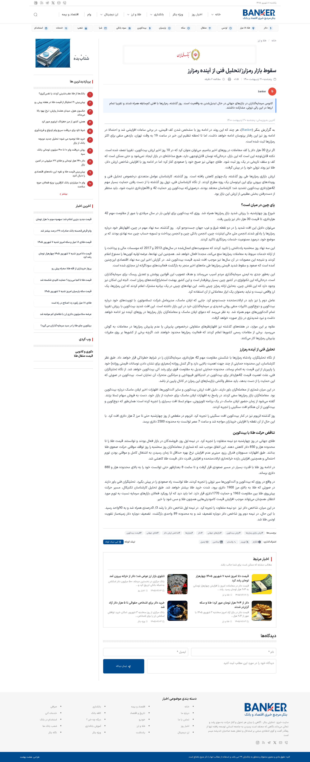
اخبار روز (197, 14)
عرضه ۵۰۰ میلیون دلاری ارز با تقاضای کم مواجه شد (65, 314)
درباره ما (185, 713)
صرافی (53, 707)
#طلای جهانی (152, 533)
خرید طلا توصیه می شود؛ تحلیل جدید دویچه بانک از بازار (61, 141)
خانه (218, 14)
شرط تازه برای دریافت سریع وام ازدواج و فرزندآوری (59, 130)
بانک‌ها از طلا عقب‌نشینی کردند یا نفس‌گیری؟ (62, 94)
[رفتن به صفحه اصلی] (259, 14)
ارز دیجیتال (111, 14)
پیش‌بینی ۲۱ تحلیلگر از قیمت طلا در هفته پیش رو (59, 102)
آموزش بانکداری (93, 726)
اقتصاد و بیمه (70, 14)
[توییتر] (53, 3)
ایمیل (203, 542)
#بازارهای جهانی (214, 533)
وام (89, 14)
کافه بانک (96, 713)
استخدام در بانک (48, 720)
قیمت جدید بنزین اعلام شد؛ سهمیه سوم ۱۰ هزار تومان (63, 219)
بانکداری (159, 14)
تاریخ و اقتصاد (137, 713)
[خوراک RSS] (41, 3)
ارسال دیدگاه (122, 666)
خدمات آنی (51, 713)
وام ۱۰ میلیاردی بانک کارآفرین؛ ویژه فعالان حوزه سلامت (61, 185)
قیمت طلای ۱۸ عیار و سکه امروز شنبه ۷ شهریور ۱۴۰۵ (64, 242)
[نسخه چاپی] (229, 79)
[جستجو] (35, 14)
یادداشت (140, 733)
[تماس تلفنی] (64, 3)
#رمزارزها (189, 533)
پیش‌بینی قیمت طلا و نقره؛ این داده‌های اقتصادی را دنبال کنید (59, 174)
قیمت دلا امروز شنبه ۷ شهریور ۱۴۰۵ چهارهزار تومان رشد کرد (65, 255)
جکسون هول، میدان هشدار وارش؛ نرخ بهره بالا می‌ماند (61, 113)
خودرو (142, 720)
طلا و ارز (136, 14)
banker (262, 92)
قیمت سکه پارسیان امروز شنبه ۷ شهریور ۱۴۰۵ (67, 291)
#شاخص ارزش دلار (172, 533)
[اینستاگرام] (36, 3)
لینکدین (216, 542)
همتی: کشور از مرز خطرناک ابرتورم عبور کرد (63, 122)
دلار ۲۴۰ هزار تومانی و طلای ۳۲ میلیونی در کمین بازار (60, 163)
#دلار (200, 533)
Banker (247, 129)
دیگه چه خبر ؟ (93, 720)
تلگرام (255, 542)
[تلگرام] (47, 3)
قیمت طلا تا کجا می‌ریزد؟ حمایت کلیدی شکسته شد (65, 280)
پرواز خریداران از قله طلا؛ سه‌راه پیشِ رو (71, 269)
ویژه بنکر (178, 14)
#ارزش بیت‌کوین (233, 533)
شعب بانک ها (50, 726)
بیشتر (64, 194)
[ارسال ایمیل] (59, 3)
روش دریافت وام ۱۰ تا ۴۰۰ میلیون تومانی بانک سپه (61, 152)
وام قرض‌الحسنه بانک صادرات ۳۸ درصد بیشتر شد (66, 231)
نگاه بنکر (52, 733)
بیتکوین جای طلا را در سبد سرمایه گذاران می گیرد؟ (66, 326)
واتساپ (230, 542)
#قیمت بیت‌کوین (134, 533)
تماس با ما (183, 720)
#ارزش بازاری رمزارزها (254, 533)
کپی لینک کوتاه (111, 542)
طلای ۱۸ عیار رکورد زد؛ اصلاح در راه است (71, 303)
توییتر (243, 542)
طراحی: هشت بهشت (29, 757)
